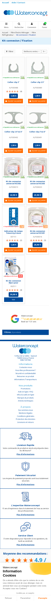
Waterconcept (27, 316)
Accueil (5, 2)
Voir (13, 299)
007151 (13, 237)
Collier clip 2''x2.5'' (37, 132)
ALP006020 (37, 187)
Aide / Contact (18, 2)
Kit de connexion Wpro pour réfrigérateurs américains (13, 284)
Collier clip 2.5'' (37, 82)
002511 (13, 286)
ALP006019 (13, 187)
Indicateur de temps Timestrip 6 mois (13, 232)
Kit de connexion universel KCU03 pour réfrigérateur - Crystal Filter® (37, 184)
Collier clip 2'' (13, 82)
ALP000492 (13, 137)
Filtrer (10, 51)
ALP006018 (37, 237)
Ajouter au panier (15, 101)
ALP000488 (13, 88)
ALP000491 (37, 137)
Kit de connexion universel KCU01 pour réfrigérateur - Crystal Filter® (37, 234)
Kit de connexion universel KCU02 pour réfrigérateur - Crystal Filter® (13, 184)
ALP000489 (37, 88)
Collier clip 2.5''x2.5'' (13, 132)
